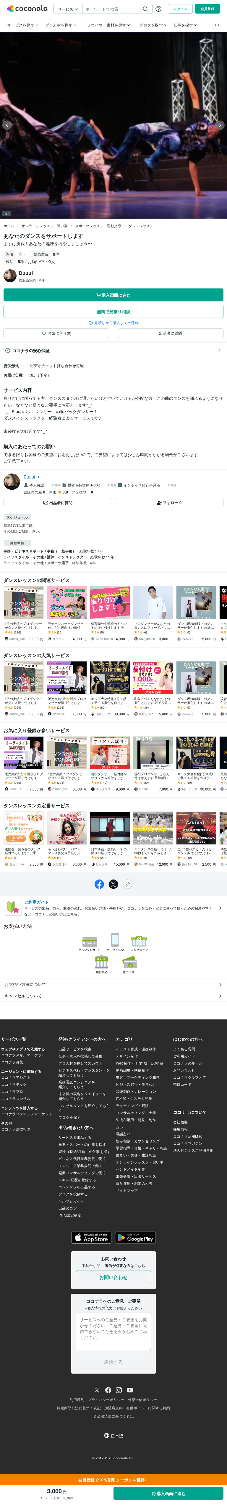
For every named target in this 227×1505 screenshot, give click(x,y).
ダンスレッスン (141, 225)
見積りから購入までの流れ (116, 323)
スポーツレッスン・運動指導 (98, 225)
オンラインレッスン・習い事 (45, 225)
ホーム (9, 225)
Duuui (29, 477)
